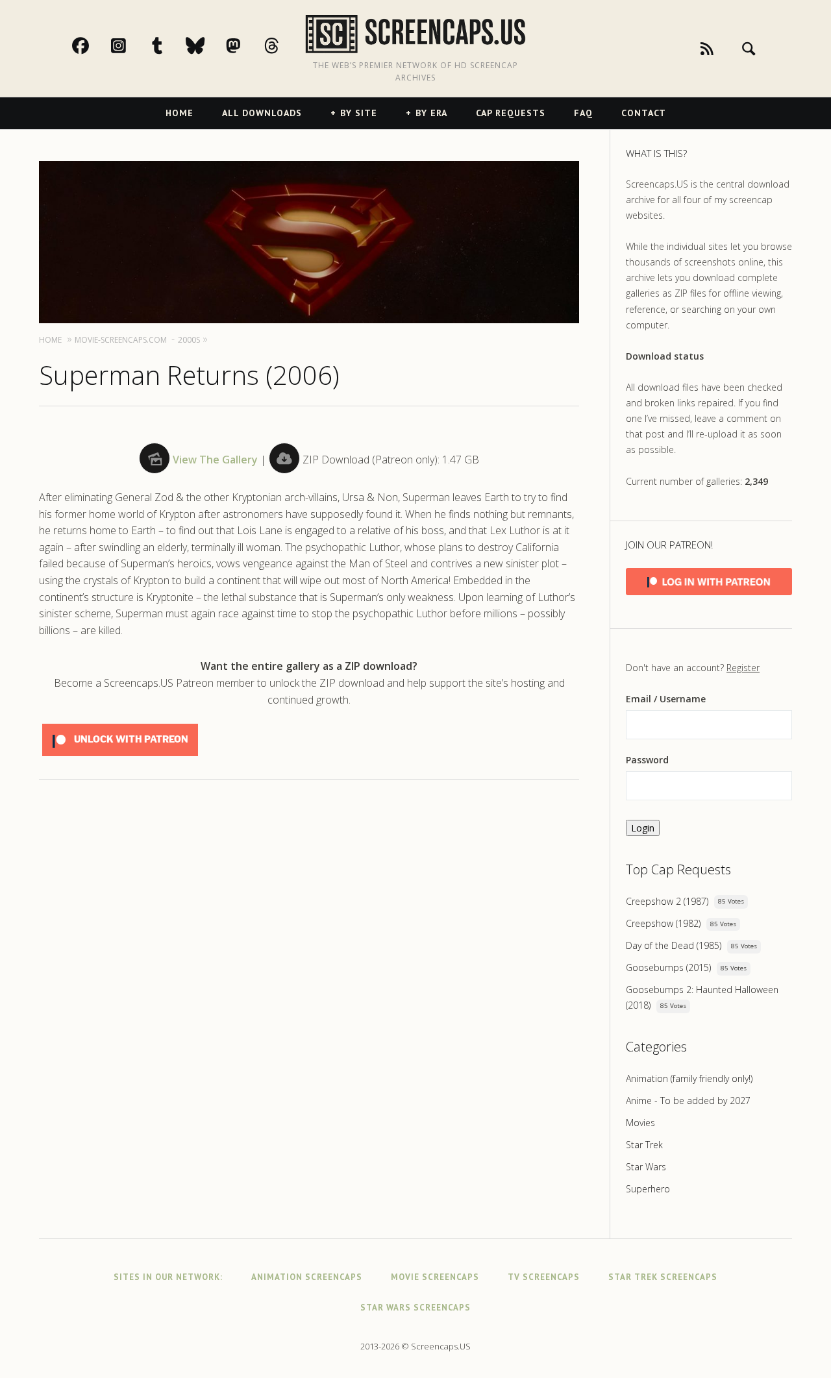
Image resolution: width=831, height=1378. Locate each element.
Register (743, 667)
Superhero (648, 1189)
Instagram (132, 45)
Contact (643, 113)
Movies (640, 1122)
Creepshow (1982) (663, 923)
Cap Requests (510, 113)
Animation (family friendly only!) (689, 1078)
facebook (94, 45)
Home (179, 113)
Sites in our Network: (168, 1277)
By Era (431, 113)
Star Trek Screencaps (662, 1277)
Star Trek (644, 1144)
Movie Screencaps (435, 1277)
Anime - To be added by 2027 (688, 1100)
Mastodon (247, 45)
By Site (358, 113)
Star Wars (646, 1167)
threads (286, 45)
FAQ (583, 113)
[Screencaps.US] (416, 34)
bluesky (209, 45)
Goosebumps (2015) (668, 967)
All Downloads (262, 113)
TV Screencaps (544, 1277)
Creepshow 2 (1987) (667, 901)
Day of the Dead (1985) (673, 945)
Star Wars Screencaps (415, 1307)
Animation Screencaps (306, 1277)
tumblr (171, 45)
